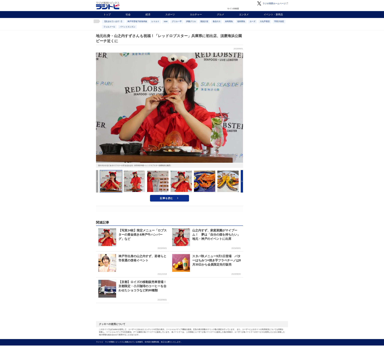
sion (165, 21)
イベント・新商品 (273, 14)
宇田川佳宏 (279, 21)
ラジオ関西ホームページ (274, 3)
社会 (128, 14)
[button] (242, 181)
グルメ (220, 14)
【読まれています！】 (113, 21)
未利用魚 (229, 21)
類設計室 (204, 21)
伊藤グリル (191, 21)
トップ (107, 14)
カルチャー (196, 14)
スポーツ (170, 14)
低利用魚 (241, 21)
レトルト (155, 21)
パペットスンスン (127, 27)
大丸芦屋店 (265, 21)
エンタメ (244, 14)
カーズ (252, 21)
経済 (148, 14)
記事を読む (166, 198)
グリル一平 (177, 21)
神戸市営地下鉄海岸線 (137, 21)
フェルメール (109, 27)
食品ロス (216, 21)
